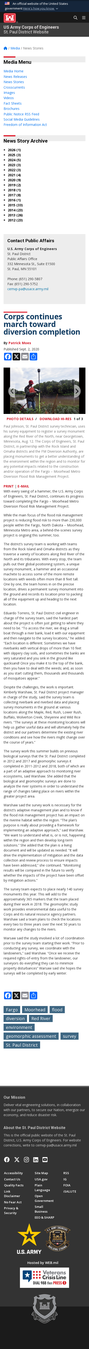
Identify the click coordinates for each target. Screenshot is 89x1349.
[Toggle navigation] (81, 18)
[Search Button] (73, 18)
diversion (15, 1018)
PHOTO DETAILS (20, 419)
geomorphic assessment (31, 1036)
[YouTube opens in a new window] (44, 1159)
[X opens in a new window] (17, 1159)
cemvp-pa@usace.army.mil (27, 289)
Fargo (12, 1009)
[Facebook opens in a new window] (7, 1159)
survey (69, 1036)
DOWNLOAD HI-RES (55, 419)
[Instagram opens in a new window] (26, 1159)
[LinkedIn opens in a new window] (35, 1159)
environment (19, 1027)
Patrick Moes (20, 343)
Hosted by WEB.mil (42, 1262)
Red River (40, 1018)
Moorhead (34, 1009)
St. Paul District (22, 1045)
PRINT (9, 486)
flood (57, 1009)
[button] (41, 8)
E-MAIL (23, 486)
